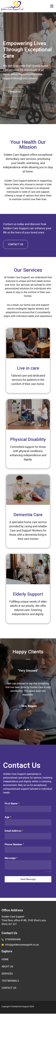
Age (8, 817)
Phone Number (14, 844)
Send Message (28, 879)
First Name (12, 803)
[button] (51, 6)
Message (11, 858)
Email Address (14, 830)
